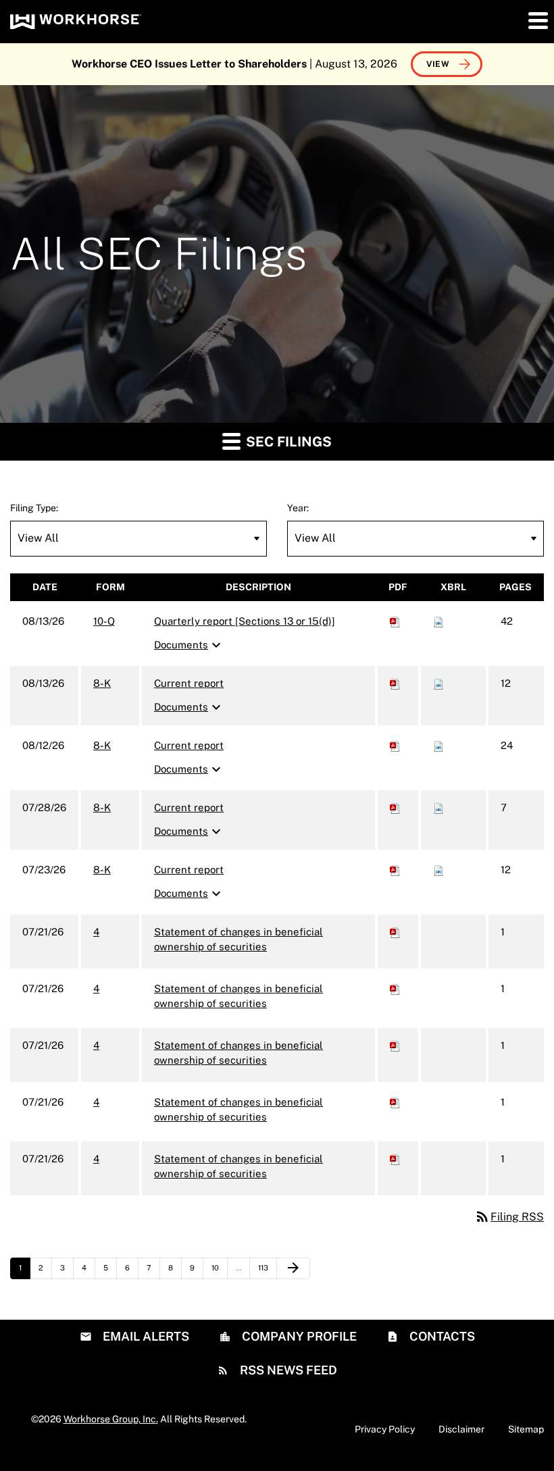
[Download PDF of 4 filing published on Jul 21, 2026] (395, 931)
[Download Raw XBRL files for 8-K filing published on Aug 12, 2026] (438, 745)
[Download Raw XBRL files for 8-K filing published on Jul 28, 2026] (438, 807)
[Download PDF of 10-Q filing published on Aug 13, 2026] (395, 621)
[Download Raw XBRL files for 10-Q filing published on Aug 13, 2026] (438, 621)
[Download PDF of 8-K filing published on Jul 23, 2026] (395, 869)
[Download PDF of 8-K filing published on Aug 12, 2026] (395, 745)
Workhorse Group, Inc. (111, 1419)
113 (266, 1267)
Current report (189, 683)
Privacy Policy (385, 1429)
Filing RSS (509, 1216)
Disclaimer (461, 1429)
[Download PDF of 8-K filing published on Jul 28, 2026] (395, 807)
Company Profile (298, 1336)
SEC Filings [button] (287, 442)
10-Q (104, 621)
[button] (537, 20)
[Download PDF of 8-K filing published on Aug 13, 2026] (395, 683)
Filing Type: (34, 507)
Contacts (441, 1336)
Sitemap (526, 1429)
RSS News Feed (287, 1370)
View (438, 64)
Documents (189, 645)
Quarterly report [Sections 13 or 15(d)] (244, 621)
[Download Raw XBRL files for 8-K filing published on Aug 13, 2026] (438, 683)
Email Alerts (144, 1336)
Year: (298, 507)
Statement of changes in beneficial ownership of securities (238, 939)
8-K (102, 683)
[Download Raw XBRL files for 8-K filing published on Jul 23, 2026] (438, 869)
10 (219, 1267)
